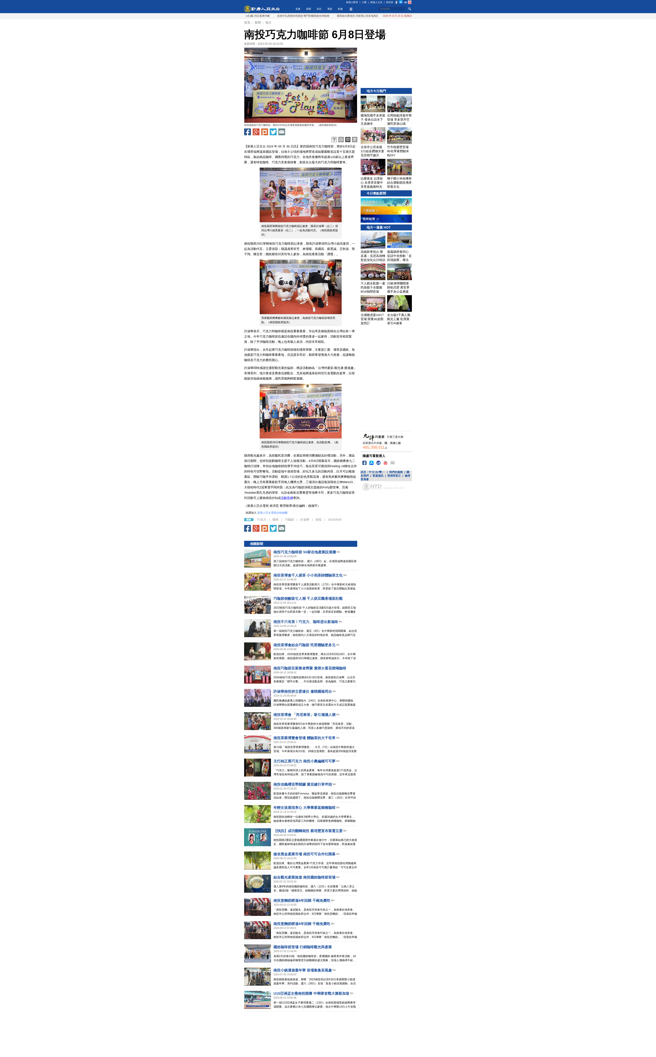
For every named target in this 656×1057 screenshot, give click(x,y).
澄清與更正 (394, 475)
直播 (298, 9)
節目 (319, 9)
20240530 (334, 519)
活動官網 (287, 498)
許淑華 (304, 519)
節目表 (389, 2)
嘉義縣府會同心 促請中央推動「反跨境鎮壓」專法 (361, 15)
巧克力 (261, 519)
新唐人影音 (352, 2)
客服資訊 (378, 475)
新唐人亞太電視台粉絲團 (272, 512)
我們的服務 (396, 472)
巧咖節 (289, 519)
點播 (340, 9)
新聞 (308, 9)
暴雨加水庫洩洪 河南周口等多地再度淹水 (302, 15)
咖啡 (275, 519)
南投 (319, 519)
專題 (329, 9)
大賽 (364, 2)
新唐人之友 (376, 2)
